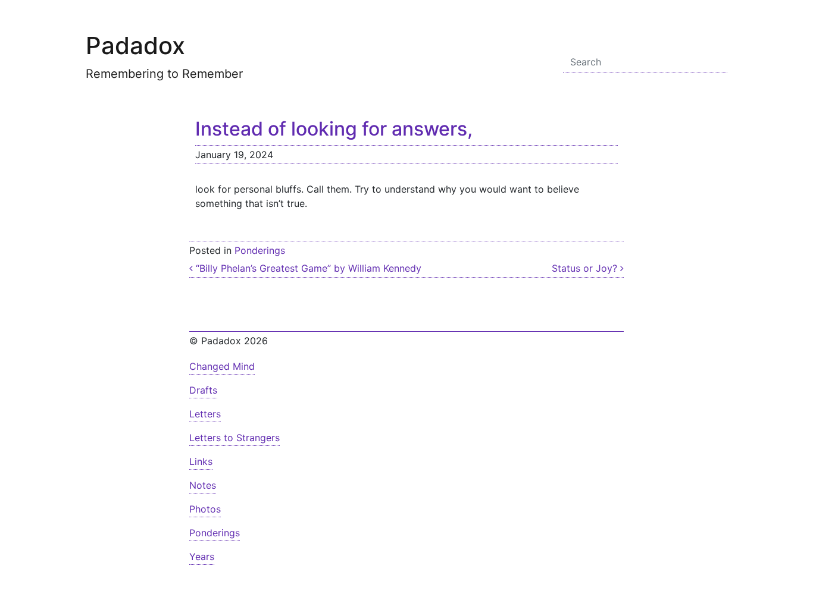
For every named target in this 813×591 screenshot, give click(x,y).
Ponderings (259, 250)
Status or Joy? (586, 268)
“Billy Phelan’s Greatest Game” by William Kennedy (307, 268)
